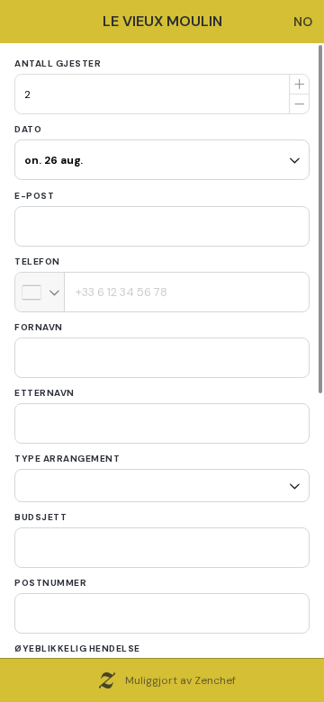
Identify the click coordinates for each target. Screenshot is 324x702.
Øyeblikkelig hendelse (77, 642)
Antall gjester (57, 63)
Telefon (37, 261)
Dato (27, 129)
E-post (34, 196)
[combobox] (40, 292)
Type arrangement (67, 458)
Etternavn (44, 393)
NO (302, 22)
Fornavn (38, 327)
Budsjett (40, 511)
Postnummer (50, 576)
